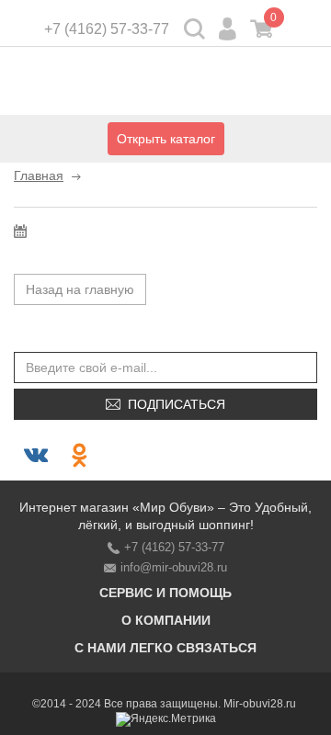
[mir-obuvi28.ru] (165, 83)
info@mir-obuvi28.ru (173, 567)
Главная (38, 175)
